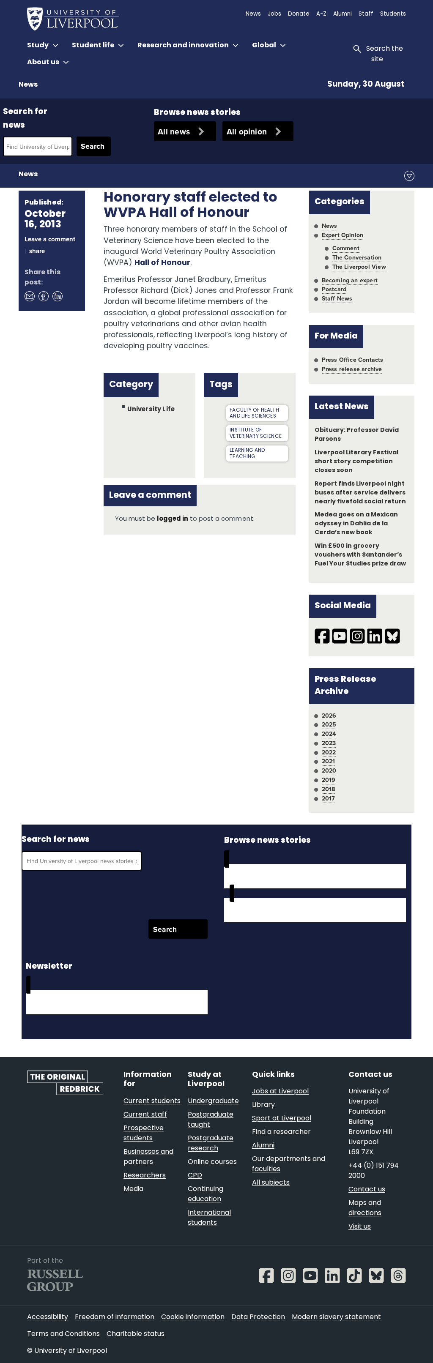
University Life (151, 410)
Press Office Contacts (353, 359)
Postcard (334, 289)
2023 (329, 743)
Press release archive (352, 369)
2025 (329, 724)
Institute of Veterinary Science (256, 433)
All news (174, 131)
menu (409, 176)
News (28, 85)
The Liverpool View (359, 266)
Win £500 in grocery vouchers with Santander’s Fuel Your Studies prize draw (360, 555)
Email (29, 296)
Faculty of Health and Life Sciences (254, 413)
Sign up (49, 1002)
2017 (328, 798)
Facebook (43, 296)
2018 (328, 789)
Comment (345, 248)
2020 (329, 770)
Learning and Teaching (247, 453)
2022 (329, 752)
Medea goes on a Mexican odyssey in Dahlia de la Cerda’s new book (356, 524)
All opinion (247, 131)
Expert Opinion (342, 235)
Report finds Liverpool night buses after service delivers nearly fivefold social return (360, 493)
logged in (172, 519)
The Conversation (357, 257)
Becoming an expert (350, 280)
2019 (329, 780)
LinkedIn (57, 296)
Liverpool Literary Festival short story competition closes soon (356, 462)
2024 (329, 733)
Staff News (337, 298)
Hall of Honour (162, 263)
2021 (328, 761)
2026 (329, 715)
